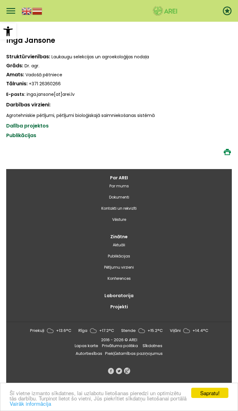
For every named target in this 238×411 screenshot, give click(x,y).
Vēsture (119, 219)
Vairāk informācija (30, 403)
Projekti (119, 307)
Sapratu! (210, 393)
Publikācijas (119, 256)
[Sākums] (165, 11)
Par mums (119, 186)
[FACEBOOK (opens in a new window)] (111, 371)
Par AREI (119, 178)
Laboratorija (119, 296)
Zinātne (119, 237)
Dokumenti (119, 197)
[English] (27, 10)
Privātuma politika (120, 346)
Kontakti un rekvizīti (119, 208)
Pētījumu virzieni (119, 267)
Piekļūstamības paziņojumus (134, 353)
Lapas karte (86, 346)
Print (227, 152)
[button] (8, 31)
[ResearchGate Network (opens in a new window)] (127, 371)
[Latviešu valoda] (37, 10)
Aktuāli (119, 245)
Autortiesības (89, 353)
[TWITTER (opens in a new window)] (119, 371)
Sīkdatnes (152, 346)
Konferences (119, 278)
